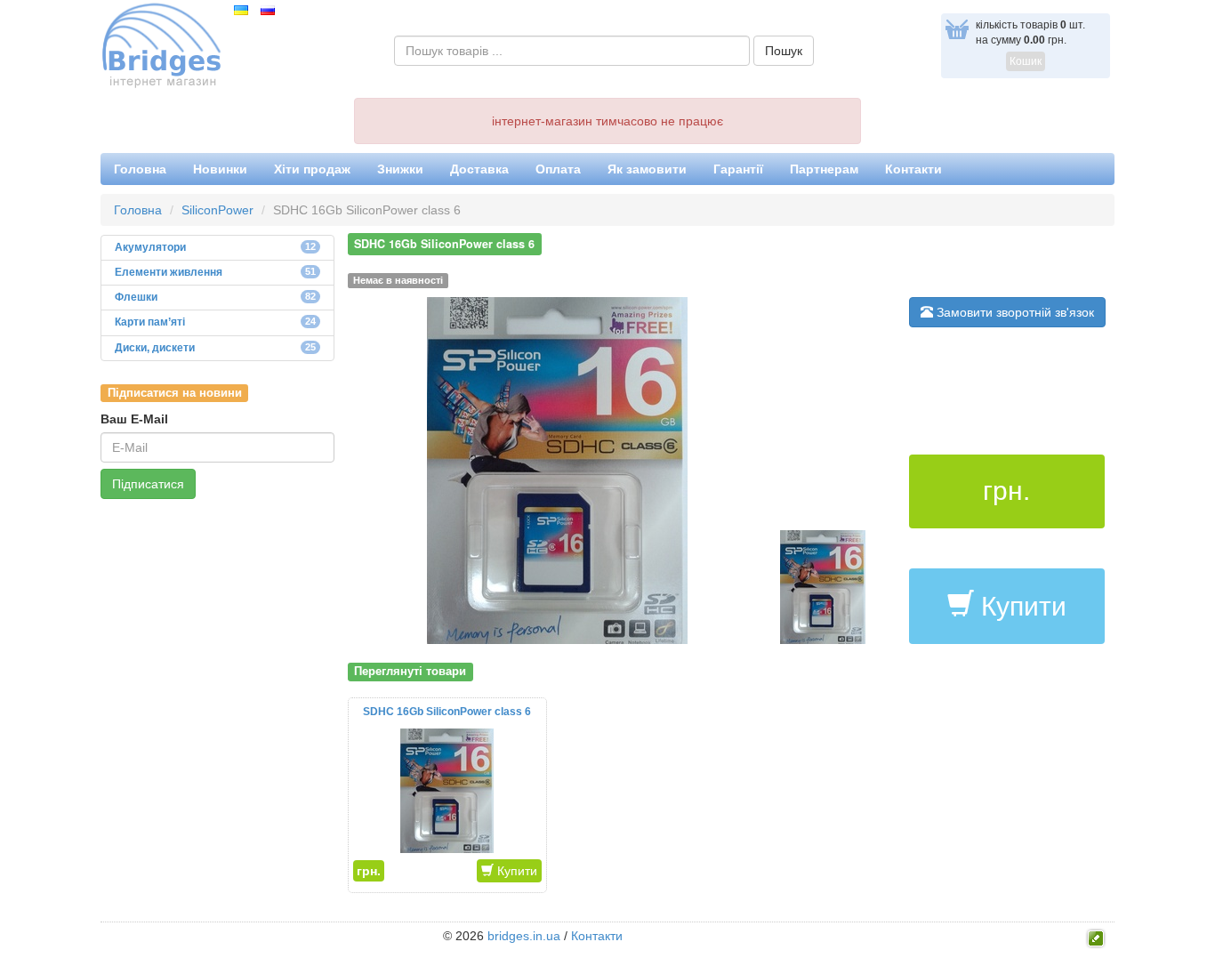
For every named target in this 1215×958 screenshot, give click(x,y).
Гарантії (738, 169)
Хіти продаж (312, 169)
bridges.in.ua (523, 936)
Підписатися (148, 484)
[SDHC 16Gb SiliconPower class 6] (557, 470)
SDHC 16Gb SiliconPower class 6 (447, 711)
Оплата (558, 169)
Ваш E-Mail (134, 419)
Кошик (1026, 61)
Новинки (220, 169)
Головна (140, 169)
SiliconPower (217, 210)
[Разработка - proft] (1096, 937)
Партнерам (824, 169)
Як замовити (647, 169)
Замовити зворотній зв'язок (1013, 312)
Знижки (400, 169)
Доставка (479, 169)
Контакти (913, 169)
